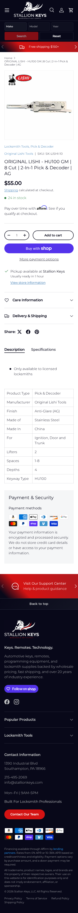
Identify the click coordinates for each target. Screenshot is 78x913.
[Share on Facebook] (28, 331)
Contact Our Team (24, 814)
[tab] (14, 349)
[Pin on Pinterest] (36, 331)
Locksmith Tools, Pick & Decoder (29, 146)
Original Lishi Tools (18, 154)
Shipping (11, 190)
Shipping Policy (14, 902)
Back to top (38, 604)
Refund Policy (60, 898)
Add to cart (53, 235)
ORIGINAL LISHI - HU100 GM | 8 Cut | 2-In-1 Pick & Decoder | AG (36, 63)
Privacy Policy (13, 898)
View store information (28, 283)
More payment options (39, 259)
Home (8, 58)
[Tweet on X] (19, 331)
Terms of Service (36, 898)
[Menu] (7, 10)
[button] (71, 10)
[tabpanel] (39, 420)
